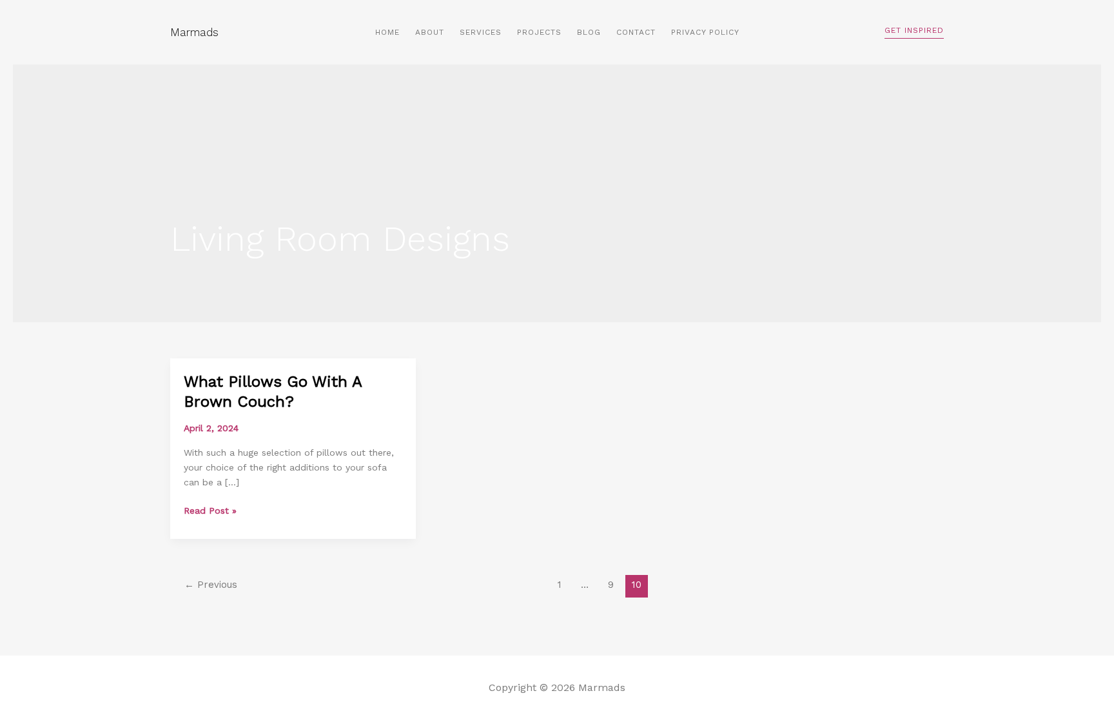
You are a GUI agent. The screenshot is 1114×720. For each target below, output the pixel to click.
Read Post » (210, 509)
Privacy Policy (705, 32)
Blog (589, 32)
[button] (914, 32)
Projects (539, 32)
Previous (210, 584)
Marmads (194, 32)
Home (387, 32)
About (429, 32)
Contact (636, 32)
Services (481, 32)
